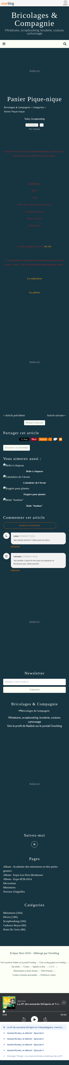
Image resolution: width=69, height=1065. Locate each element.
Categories (38, 107)
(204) (12, 912)
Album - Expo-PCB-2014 (17, 879)
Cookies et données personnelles (25, 975)
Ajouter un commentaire (29, 525)
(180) (10, 917)
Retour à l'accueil (34, 423)
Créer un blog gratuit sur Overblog (52, 962)
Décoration (9, 883)
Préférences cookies (48, 975)
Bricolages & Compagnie (34, 19)
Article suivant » (56, 415)
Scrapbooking (38, 119)
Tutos (27, 119)
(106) (14, 921)
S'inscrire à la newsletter (16, 448)
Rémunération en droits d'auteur (26, 971)
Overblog (53, 953)
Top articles (15, 967)
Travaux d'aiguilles (14, 891)
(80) (14, 925)
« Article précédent (14, 415)
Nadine (30, 726)
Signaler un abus (39, 967)
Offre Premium (47, 971)
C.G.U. (52, 967)
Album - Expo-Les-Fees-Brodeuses (23, 875)
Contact (26, 967)
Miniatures (9, 887)
